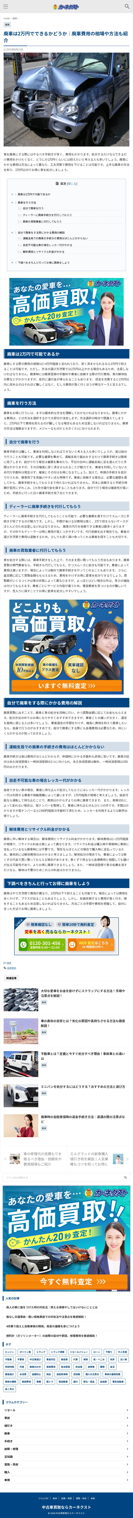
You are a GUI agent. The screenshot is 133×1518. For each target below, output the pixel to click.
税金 (48, 1374)
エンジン (9, 1352)
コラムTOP (43, 1498)
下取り (109, 1352)
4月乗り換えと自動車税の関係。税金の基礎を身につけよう (43, 1326)
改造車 (79, 1366)
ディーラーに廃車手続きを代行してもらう (45, 215)
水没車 (23, 1374)
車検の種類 (10, 1381)
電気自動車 (118, 1381)
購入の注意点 (92, 1374)
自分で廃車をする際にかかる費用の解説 (40, 232)
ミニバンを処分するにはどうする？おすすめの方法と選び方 (83, 1086)
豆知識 (76, 1374)
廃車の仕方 (35, 1366)
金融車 (103, 1381)
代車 (75, 1359)
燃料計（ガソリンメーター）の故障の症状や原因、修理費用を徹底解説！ (52, 1336)
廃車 (9, 962)
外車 (22, 1366)
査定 (112, 1366)
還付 (75, 1381)
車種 (38, 1381)
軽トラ (49, 1381)
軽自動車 (63, 1381)
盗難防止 (36, 1374)
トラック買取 (57, 1352)
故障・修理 (66, 1498)
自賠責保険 (62, 1374)
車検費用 (26, 1381)
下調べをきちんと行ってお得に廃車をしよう (42, 262)
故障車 (91, 1366)
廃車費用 (11, 968)
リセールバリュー (79, 1352)
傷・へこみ (99, 1359)
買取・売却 (81, 1498)
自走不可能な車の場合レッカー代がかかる (45, 245)
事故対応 (50, 1359)
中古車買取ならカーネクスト (66, 1507)
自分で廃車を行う (31, 208)
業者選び (9, 1374)
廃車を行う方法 (25, 202)
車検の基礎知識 (112, 1374)
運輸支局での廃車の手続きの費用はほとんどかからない (53, 238)
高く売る (9, 1389)
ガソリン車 (25, 1352)
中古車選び (35, 1359)
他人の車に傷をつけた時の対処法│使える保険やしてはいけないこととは (52, 1307)
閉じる (72, 184)
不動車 (8, 1359)
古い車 (123, 1359)
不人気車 (122, 1352)
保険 (85, 1359)
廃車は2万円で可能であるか (32, 194)
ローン (97, 1352)
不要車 (20, 1359)
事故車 (64, 1359)
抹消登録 (65, 1366)
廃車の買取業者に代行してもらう (40, 221)
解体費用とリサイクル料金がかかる (41, 251)
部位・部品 (89, 1381)
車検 (93, 1498)
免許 (112, 1359)
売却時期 (9, 1366)
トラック (40, 1352)
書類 (102, 1366)
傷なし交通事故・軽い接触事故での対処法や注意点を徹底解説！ (46, 1317)
